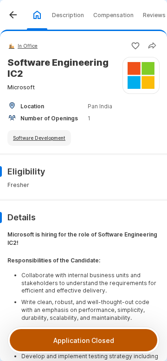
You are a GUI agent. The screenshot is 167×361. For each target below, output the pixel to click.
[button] (13, 15)
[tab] (37, 15)
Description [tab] (68, 15)
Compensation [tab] (113, 15)
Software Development (39, 138)
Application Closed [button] (83, 340)
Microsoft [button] (21, 87)
